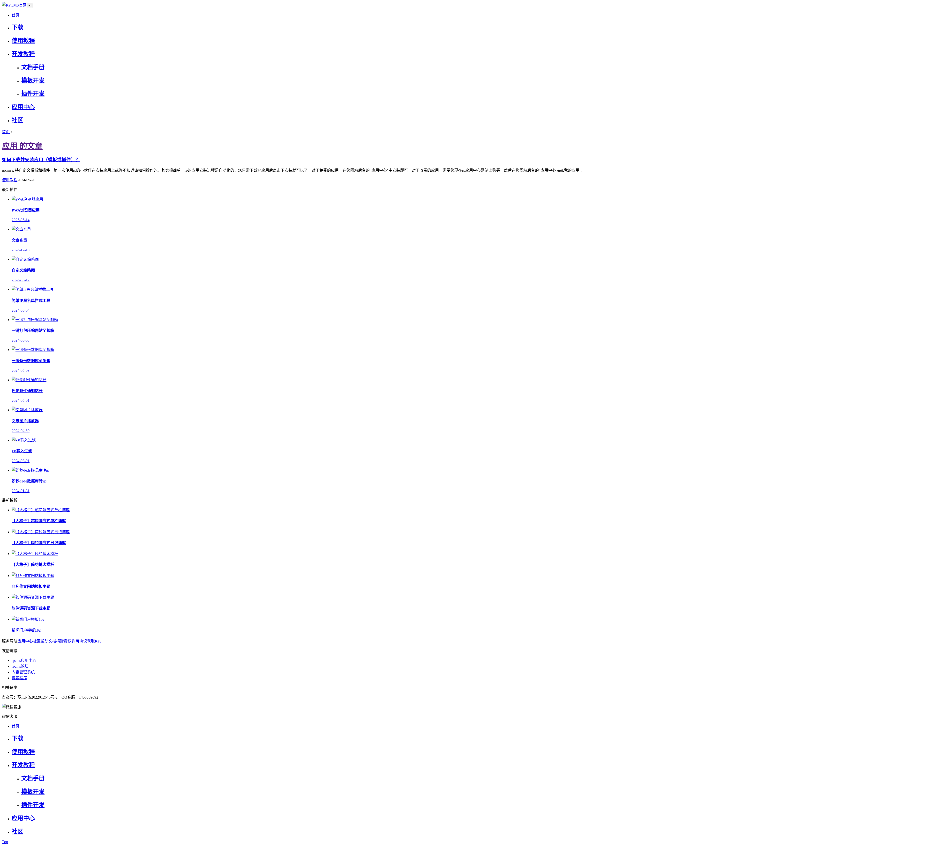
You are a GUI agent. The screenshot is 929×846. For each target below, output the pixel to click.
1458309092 (88, 697)
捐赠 (60, 641)
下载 (17, 27)
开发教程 (23, 54)
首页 (15, 15)
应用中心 (23, 107)
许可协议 (79, 641)
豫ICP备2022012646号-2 (37, 697)
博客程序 (19, 678)
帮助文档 (48, 641)
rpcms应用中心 (24, 660)
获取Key (94, 641)
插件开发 (33, 93)
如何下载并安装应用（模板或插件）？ (41, 159)
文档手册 (33, 67)
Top (5, 842)
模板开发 (33, 80)
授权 (68, 641)
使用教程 (23, 40)
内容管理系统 (23, 672)
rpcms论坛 (20, 666)
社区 (17, 120)
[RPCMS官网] (14, 5)
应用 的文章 (22, 146)
